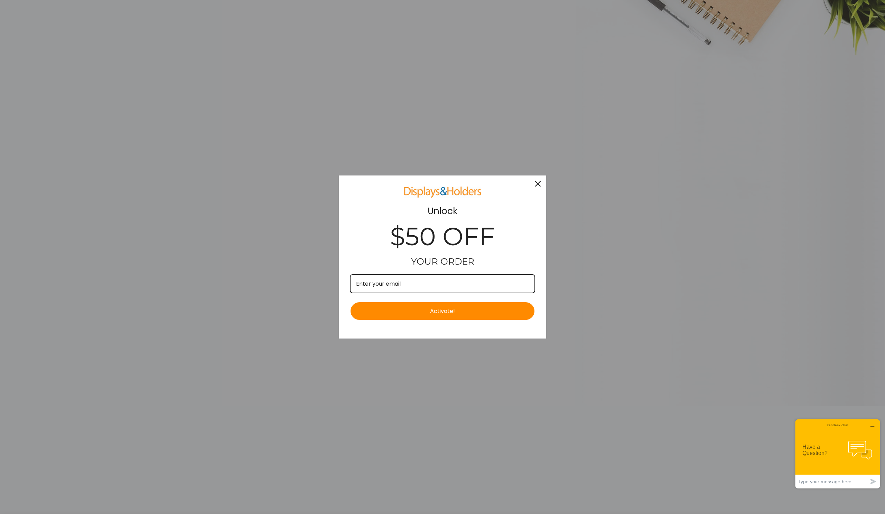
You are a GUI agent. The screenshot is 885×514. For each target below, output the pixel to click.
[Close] (538, 183)
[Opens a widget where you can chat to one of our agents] (838, 454)
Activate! (442, 311)
